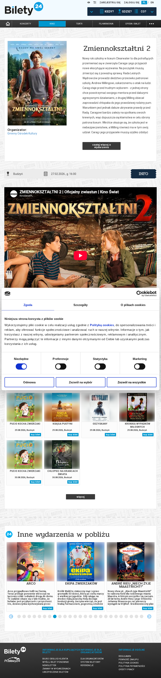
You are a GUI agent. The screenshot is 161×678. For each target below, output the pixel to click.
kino (52, 23)
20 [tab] (116, 617)
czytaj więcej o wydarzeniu (101, 146)
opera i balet (133, 23)
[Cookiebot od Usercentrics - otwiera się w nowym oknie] (139, 294)
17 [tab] (101, 617)
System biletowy (90, 662)
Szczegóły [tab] (80, 305)
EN (152, 2)
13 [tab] (80, 617)
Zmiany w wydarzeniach (56, 668)
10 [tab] (65, 617)
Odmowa (29, 382)
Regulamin (125, 656)
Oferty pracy (126, 669)
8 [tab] (55, 617)
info (143, 173)
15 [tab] (91, 617)
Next (149, 616)
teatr (79, 23)
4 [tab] (35, 617)
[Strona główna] (24, 14)
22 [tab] (126, 617)
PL (144, 2)
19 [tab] (111, 617)
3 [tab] (29, 617)
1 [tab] (19, 617)
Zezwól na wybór (80, 382)
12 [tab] (75, 617)
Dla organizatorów (92, 658)
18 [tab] (106, 617)
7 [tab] (50, 617)
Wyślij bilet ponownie (55, 662)
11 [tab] (70, 617)
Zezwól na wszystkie (132, 382)
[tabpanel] (30, 577)
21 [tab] (121, 617)
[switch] (60, 366)
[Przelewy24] (12, 663)
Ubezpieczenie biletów (55, 672)
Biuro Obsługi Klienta (55, 658)
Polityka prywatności (132, 666)
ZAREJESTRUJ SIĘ (110, 2)
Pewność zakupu (129, 659)
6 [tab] (45, 617)
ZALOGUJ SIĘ (131, 2)
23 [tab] (132, 617)
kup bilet (35, 434)
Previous (11, 616)
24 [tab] (137, 617)
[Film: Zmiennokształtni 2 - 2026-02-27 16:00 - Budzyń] (36, 83)
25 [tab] (142, 617)
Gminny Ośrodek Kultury (22, 133)
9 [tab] (60, 617)
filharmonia (106, 23)
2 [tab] (24, 617)
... (151, 23)
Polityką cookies (102, 324)
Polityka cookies (129, 663)
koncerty (25, 23)
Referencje (86, 665)
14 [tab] (86, 617)
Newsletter (49, 665)
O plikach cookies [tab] (133, 305)
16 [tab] (96, 617)
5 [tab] (40, 617)
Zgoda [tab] (28, 305)
